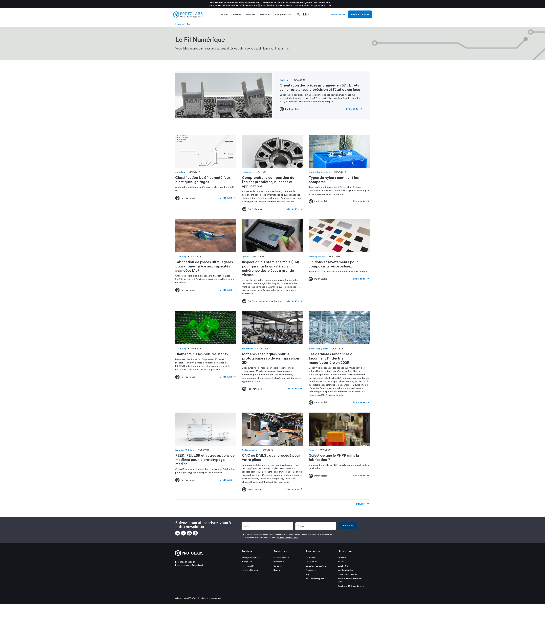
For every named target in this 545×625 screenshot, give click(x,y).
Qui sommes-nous (281, 557)
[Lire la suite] (223, 95)
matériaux (180, 172)
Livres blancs (311, 557)
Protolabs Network (250, 570)
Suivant (360, 503)
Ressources (179, 24)
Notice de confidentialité (288, 538)
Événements (311, 570)
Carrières (277, 566)
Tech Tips (285, 80)
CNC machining (249, 450)
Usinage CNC (247, 562)
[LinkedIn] (178, 533)
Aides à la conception (315, 579)
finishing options (317, 257)
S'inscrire (348, 525)
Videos (341, 562)
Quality (245, 257)
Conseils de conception (316, 566)
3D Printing (180, 257)
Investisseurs (279, 562)
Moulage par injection (251, 557)
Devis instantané (360, 14)
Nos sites (277, 570)
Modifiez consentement (211, 598)
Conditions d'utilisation (347, 574)
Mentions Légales (345, 570)
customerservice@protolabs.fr (190, 565)
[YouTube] (190, 533)
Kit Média (342, 557)
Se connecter (338, 14)
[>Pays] (307, 14)
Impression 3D (248, 566)
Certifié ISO (343, 566)
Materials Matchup (184, 450)
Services (247, 551)
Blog (307, 574)
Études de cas (311, 562)
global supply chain (318, 349)
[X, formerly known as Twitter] (184, 533)
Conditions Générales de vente (351, 586)
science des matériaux (319, 172)
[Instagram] (196, 533)
